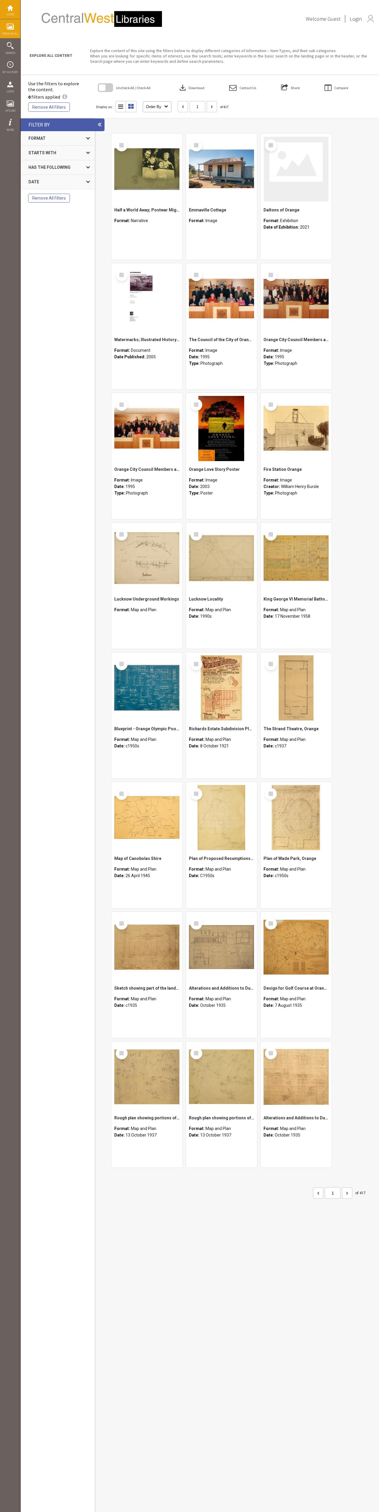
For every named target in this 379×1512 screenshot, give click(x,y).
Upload (10, 111)
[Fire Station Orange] (296, 428)
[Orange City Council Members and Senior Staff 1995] (296, 298)
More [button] (10, 130)
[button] (242, 88)
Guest (334, 18)
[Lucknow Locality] (221, 558)
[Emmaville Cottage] (221, 169)
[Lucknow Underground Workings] (146, 558)
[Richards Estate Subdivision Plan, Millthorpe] (221, 687)
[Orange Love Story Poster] (221, 428)
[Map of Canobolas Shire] (146, 817)
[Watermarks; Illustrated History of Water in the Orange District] (146, 298)
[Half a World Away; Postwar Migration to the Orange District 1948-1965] (146, 169)
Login (10, 91)
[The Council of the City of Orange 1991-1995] (221, 298)
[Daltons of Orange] (296, 169)
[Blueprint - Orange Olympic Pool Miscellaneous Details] (146, 687)
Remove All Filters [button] (49, 107)
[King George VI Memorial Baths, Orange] (296, 558)
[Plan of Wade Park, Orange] (296, 817)
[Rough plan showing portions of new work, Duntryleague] (146, 1077)
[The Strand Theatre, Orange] (296, 687)
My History (10, 72)
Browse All (10, 34)
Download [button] (191, 87)
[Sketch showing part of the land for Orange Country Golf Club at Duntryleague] (146, 947)
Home (10, 14)
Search (10, 53)
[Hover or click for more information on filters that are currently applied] (64, 97)
